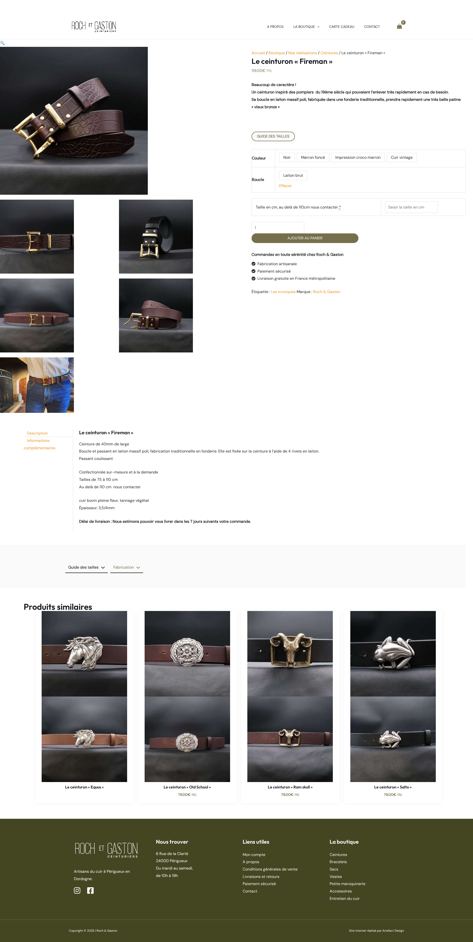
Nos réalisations (302, 52)
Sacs (334, 869)
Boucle (258, 179)
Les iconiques (283, 291)
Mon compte (254, 854)
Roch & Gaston (326, 291)
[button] (317, 26)
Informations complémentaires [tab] (39, 444)
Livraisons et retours (261, 876)
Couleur (259, 158)
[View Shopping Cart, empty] (399, 26)
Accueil (258, 52)
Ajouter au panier (304, 238)
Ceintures (329, 52)
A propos (251, 861)
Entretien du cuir (345, 898)
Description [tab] (37, 433)
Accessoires (341, 891)
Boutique (277, 52)
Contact (250, 891)
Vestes (336, 876)
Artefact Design (393, 931)
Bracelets (338, 861)
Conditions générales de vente (270, 869)
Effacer (285, 185)
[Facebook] (90, 890)
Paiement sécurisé (259, 883)
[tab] (86, 567)
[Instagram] (77, 890)
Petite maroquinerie (347, 883)
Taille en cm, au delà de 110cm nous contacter (298, 207)
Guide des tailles (273, 136)
